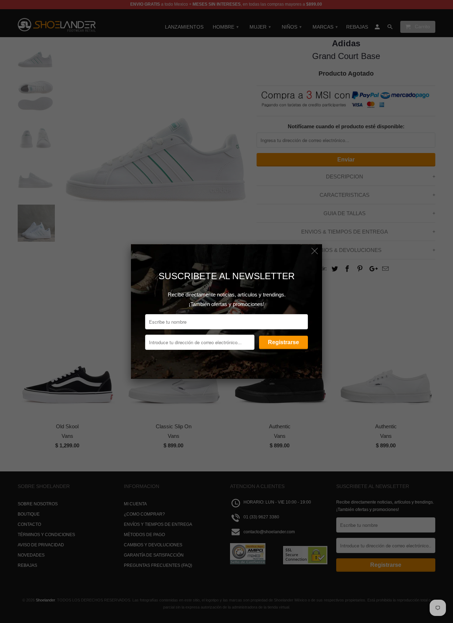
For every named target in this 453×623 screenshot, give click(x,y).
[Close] (315, 251)
